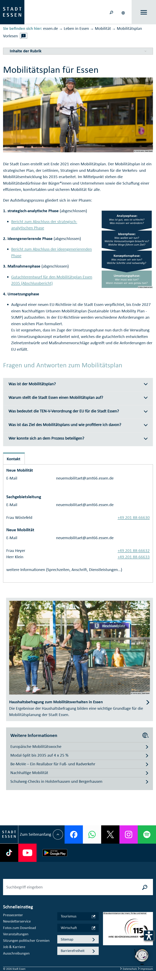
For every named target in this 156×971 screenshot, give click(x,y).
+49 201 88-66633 (134, 556)
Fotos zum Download (19, 927)
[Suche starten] (145, 887)
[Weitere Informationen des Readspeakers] (23, 36)
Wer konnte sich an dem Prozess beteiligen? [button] (46, 438)
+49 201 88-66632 (134, 550)
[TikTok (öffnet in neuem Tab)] (9, 853)
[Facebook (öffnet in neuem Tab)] (74, 834)
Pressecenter (13, 915)
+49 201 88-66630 (134, 517)
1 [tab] (106, 928)
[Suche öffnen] (111, 12)
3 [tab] (106, 941)
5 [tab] (106, 954)
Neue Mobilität (19, 470)
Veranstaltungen (15, 934)
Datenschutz (130, 969)
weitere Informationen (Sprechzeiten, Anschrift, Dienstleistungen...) (64, 569)
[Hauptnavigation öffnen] (144, 12)
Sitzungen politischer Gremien (26, 940)
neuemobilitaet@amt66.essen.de (85, 478)
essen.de (50, 28)
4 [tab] (106, 947)
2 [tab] (106, 934)
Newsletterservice (17, 921)
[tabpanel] (128, 930)
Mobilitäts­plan (129, 28)
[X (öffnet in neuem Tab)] (110, 834)
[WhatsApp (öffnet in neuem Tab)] (92, 834)
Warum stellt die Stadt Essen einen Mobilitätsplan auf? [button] (56, 397)
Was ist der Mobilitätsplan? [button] (32, 383)
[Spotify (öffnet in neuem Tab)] (147, 834)
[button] (123, 12)
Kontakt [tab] (13, 458)
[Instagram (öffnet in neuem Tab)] (128, 834)
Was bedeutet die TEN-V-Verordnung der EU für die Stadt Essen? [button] (64, 411)
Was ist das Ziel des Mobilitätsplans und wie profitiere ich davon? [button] (65, 424)
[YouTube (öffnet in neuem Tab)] (27, 853)
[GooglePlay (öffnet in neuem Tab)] (55, 853)
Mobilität (103, 28)
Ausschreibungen (16, 953)
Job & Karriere (14, 946)
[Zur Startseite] (12, 11)
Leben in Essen (76, 28)
